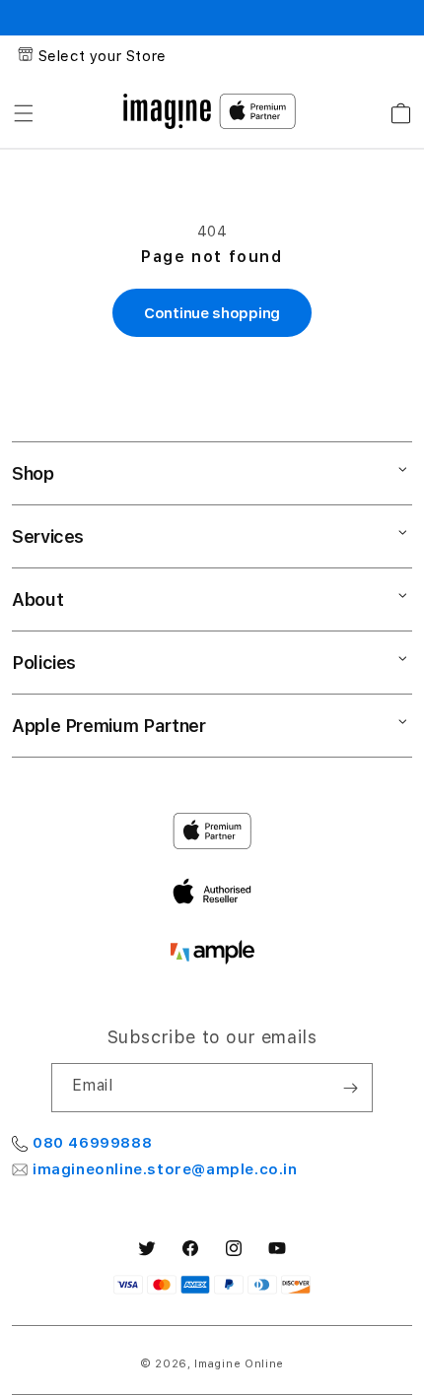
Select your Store (102, 56)
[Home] (167, 111)
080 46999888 (92, 1143)
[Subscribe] (350, 1087)
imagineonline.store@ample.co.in (165, 1169)
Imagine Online (239, 1364)
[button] (23, 113)
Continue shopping (212, 313)
